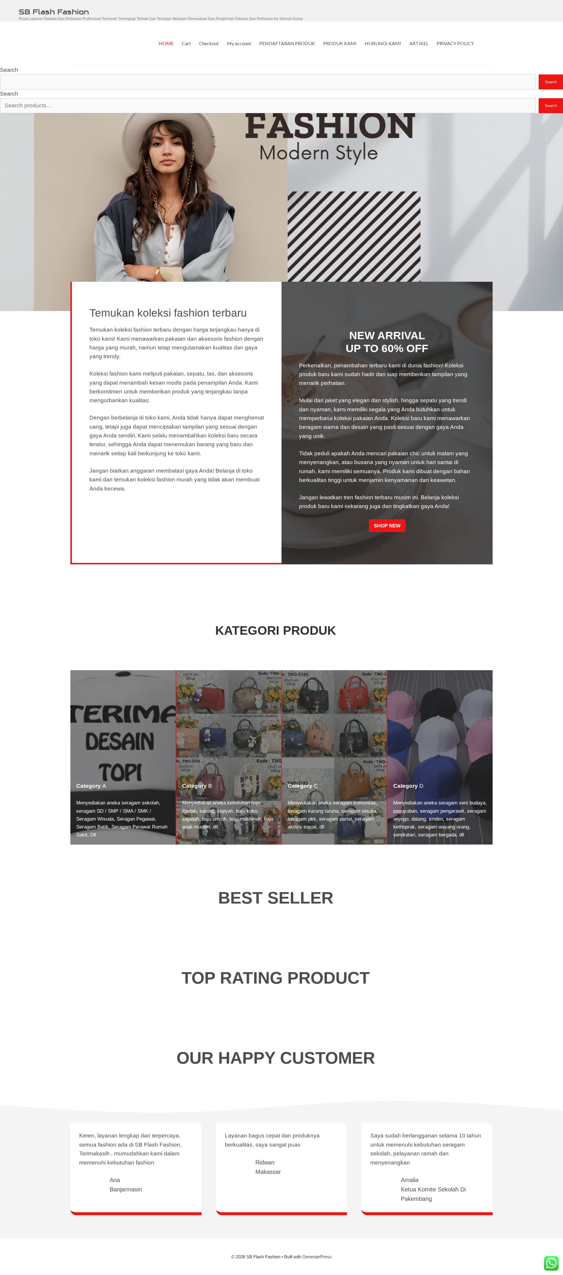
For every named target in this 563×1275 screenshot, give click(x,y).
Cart (186, 43)
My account (239, 43)
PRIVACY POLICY (455, 43)
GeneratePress (317, 1256)
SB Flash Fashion (54, 11)
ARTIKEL (418, 43)
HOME (166, 43)
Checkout (209, 43)
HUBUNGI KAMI (383, 43)
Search (9, 70)
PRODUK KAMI (340, 43)
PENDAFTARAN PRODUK (287, 43)
